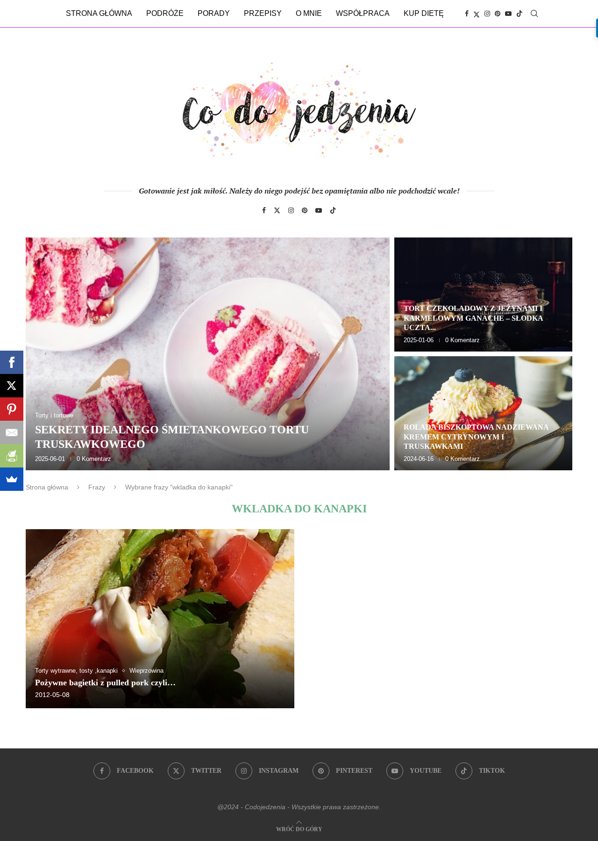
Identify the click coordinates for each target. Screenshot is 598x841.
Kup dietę (424, 13)
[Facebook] (467, 13)
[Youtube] (508, 13)
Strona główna (99, 13)
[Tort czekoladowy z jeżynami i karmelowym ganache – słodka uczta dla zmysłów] (483, 294)
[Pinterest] (497, 13)
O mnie (309, 13)
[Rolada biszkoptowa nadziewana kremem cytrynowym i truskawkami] (483, 413)
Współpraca (363, 13)
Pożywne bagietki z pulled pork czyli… (105, 682)
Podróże (165, 13)
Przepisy (263, 13)
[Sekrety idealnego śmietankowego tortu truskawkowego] (208, 353)
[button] (43, 353)
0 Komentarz (94, 458)
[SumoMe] (11, 479)
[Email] (11, 432)
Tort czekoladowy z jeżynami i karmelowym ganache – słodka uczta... (473, 318)
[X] (11, 385)
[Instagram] (487, 13)
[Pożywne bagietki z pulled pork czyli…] (160, 618)
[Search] (534, 13)
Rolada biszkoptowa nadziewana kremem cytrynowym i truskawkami (476, 437)
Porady (214, 13)
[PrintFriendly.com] (11, 455)
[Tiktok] (519, 13)
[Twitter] (476, 13)
